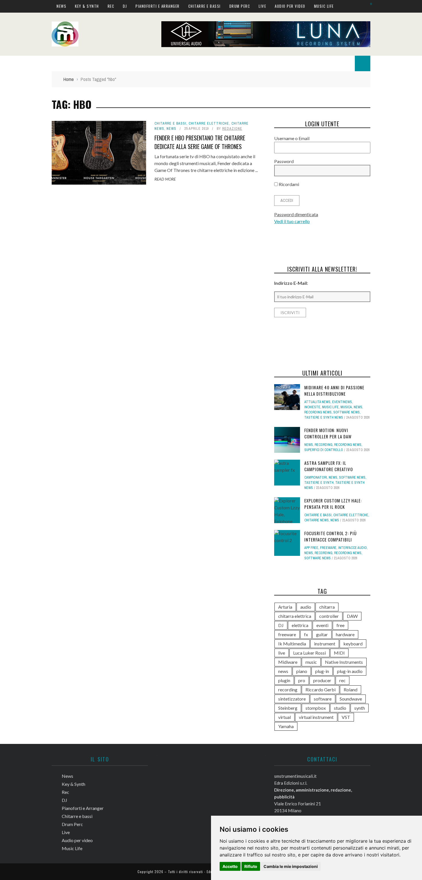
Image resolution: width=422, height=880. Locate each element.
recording (287, 689)
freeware (287, 634)
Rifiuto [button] (250, 866)
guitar (322, 634)
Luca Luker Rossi (309, 652)
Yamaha (286, 726)
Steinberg (287, 708)
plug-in (322, 671)
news (283, 671)
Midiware (287, 662)
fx (306, 634)
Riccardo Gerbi (320, 689)
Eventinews (342, 402)
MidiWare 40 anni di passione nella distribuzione (334, 390)
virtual (284, 717)
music (311, 662)
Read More (165, 179)
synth (359, 708)
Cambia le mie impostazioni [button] (291, 866)
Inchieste (312, 407)
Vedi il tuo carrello (292, 221)
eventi (322, 625)
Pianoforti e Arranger (157, 6)
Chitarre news (316, 520)
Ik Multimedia (292, 643)
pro (301, 680)
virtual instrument (316, 717)
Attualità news (317, 402)
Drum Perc (239, 6)
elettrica (300, 625)
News (61, 6)
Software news (346, 412)
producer (322, 680)
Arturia (285, 607)
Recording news (318, 412)
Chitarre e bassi (204, 6)
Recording (323, 444)
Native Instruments (344, 662)
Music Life (324, 6)
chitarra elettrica (294, 616)
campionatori (315, 477)
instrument (324, 643)
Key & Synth (87, 6)
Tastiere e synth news (323, 417)
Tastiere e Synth (319, 482)
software (323, 698)
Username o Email (291, 138)
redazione (232, 128)
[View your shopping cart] (368, 5)
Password (284, 161)
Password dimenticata (296, 214)
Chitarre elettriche (209, 123)
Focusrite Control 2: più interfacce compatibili (330, 536)
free (340, 625)
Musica (346, 407)
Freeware (328, 548)
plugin (284, 680)
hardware (345, 634)
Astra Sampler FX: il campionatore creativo (328, 466)
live (281, 652)
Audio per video (290, 6)
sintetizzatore (292, 698)
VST (346, 717)
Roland (350, 689)
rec (342, 680)
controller (329, 616)
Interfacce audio (352, 548)
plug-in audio (350, 671)
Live (262, 6)
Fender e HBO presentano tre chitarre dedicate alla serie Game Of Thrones (199, 142)
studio (340, 708)
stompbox (315, 708)
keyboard (353, 643)
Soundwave (351, 698)
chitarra (327, 607)
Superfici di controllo (323, 450)
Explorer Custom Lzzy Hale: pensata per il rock (333, 503)
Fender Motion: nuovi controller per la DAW (328, 433)
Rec (111, 6)
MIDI (339, 652)
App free (311, 548)
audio (305, 607)
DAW (352, 616)
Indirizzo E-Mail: (291, 283)
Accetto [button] (230, 866)
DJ (125, 6)
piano (301, 671)
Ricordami (288, 184)
